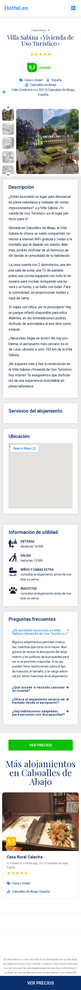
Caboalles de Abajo (25, 891)
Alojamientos (38, 30)
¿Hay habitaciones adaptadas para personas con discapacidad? (38, 712)
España (45, 891)
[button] (73, 8)
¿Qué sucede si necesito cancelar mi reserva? (38, 689)
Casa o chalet (34, 80)
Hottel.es (16, 8)
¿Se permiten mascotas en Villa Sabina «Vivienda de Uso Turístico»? (39, 632)
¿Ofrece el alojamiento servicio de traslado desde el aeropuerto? (38, 701)
